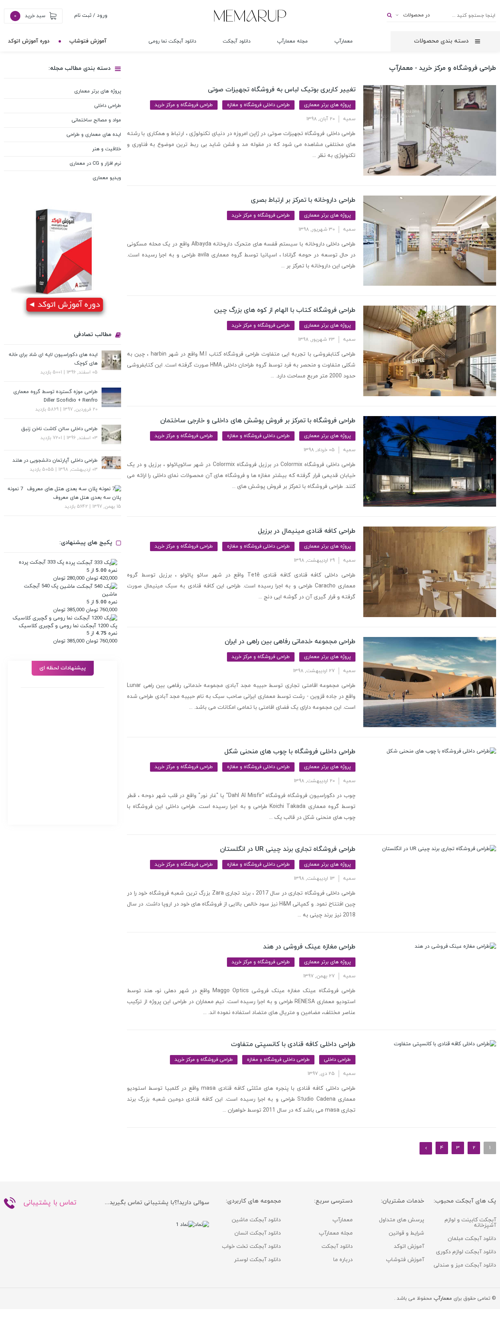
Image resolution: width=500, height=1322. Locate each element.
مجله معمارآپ (292, 41)
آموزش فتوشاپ (88, 41)
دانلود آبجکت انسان (257, 1233)
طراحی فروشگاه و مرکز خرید (184, 105)
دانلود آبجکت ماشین (256, 1220)
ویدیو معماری (107, 177)
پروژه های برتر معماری (327, 105)
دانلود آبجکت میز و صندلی (465, 1265)
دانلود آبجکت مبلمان (472, 1238)
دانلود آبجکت (236, 41)
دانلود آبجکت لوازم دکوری (466, 1252)
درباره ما (343, 1259)
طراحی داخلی (337, 1059)
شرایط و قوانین (406, 1233)
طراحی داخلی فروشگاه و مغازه (258, 105)
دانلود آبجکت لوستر (257, 1259)
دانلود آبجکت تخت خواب (251, 1246)
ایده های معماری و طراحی (93, 134)
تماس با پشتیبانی (50, 1203)
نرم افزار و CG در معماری (95, 163)
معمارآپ (343, 41)
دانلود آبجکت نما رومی (172, 41)
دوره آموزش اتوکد (29, 41)
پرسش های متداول (401, 1220)
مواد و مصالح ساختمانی (96, 120)
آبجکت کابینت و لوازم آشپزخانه (470, 1222)
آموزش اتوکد (409, 1246)
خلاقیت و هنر (106, 149)
